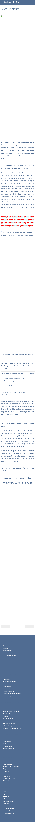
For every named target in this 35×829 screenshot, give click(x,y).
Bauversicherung (7, 706)
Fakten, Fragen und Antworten (10, 798)
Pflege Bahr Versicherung (9, 769)
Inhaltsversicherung (7, 751)
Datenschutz (6, 803)
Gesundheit (6, 648)
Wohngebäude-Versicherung (9, 709)
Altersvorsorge (6, 645)
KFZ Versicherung (7, 726)
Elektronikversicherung (8, 691)
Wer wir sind (6, 796)
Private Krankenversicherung (10, 761)
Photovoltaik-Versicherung (9, 721)
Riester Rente (6, 776)
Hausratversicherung (8, 716)
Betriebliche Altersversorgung (10, 688)
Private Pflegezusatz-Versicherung (11, 766)
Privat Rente (6, 771)
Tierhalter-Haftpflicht (8, 718)
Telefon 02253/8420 (14, 478)
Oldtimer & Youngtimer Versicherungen (12, 728)
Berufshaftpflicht (7, 686)
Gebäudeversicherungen (9, 743)
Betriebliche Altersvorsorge (9, 778)
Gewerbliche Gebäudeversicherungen (12, 693)
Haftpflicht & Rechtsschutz (9, 655)
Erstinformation (6, 806)
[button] (2, 2)
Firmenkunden (6, 679)
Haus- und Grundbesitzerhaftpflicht (11, 711)
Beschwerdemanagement (9, 808)
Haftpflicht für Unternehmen (9, 681)
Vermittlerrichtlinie (7, 810)
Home (4, 791)
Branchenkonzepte (7, 696)
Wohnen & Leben (7, 650)
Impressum (5, 794)
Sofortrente (5, 773)
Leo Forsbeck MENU (11, 2)
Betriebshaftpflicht (7, 684)
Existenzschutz (6, 653)
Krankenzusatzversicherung (9, 764)
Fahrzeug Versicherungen (9, 723)
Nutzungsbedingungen (8, 813)
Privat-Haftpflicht (7, 714)
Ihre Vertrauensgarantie (8, 801)
